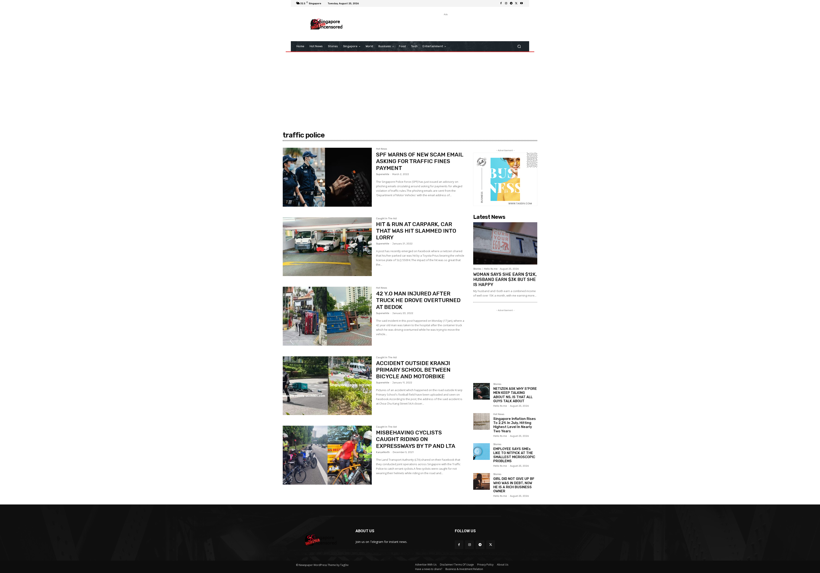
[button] (519, 46)
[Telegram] (511, 3)
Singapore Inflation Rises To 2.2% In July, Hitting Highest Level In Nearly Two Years (514, 425)
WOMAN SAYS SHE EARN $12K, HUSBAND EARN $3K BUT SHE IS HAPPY (505, 279)
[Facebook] (501, 3)
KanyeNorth (383, 452)
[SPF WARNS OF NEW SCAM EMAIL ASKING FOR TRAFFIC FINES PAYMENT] (327, 177)
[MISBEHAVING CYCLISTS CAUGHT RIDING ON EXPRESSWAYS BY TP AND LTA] (327, 455)
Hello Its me (491, 268)
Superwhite (382, 174)
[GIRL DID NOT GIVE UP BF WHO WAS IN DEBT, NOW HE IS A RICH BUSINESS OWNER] (481, 481)
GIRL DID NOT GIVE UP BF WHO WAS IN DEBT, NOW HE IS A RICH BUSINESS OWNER (513, 485)
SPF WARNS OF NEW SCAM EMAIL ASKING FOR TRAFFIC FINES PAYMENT (419, 161)
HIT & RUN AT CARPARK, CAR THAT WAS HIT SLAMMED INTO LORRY (416, 231)
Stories (477, 269)
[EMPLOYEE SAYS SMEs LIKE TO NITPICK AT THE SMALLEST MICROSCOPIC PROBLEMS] (481, 451)
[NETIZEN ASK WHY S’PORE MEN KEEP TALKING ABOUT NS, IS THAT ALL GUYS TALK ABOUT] (481, 391)
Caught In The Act (386, 218)
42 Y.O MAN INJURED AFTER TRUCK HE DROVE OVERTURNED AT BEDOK (418, 300)
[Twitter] (516, 3)
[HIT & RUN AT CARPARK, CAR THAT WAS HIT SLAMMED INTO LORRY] (327, 246)
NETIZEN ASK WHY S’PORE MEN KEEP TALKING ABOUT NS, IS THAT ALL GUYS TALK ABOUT (515, 395)
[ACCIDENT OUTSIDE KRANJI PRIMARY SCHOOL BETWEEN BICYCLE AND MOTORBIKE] (327, 385)
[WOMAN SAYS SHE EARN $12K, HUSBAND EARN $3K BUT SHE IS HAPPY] (505, 243)
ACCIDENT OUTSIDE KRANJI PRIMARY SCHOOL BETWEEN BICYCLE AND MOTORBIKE (413, 370)
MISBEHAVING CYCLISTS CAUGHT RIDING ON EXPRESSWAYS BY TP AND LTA (415, 439)
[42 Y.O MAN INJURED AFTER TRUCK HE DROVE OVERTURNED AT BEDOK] (327, 316)
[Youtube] (521, 3)
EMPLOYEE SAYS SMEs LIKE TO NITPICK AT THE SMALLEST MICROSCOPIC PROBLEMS (514, 455)
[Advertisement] (445, 26)
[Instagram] (506, 3)
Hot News (381, 149)
